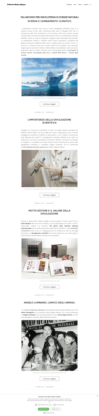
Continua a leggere (49, 104)
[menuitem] (69, 4)
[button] (49, 413)
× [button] (97, 396)
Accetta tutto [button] (43, 409)
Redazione (51, 112)
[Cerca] (90, 4)
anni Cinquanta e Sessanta (35, 310)
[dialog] (49, 405)
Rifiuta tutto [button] (55, 409)
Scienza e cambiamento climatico (49, 21)
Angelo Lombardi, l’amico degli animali (49, 302)
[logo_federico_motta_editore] (17, 4)
